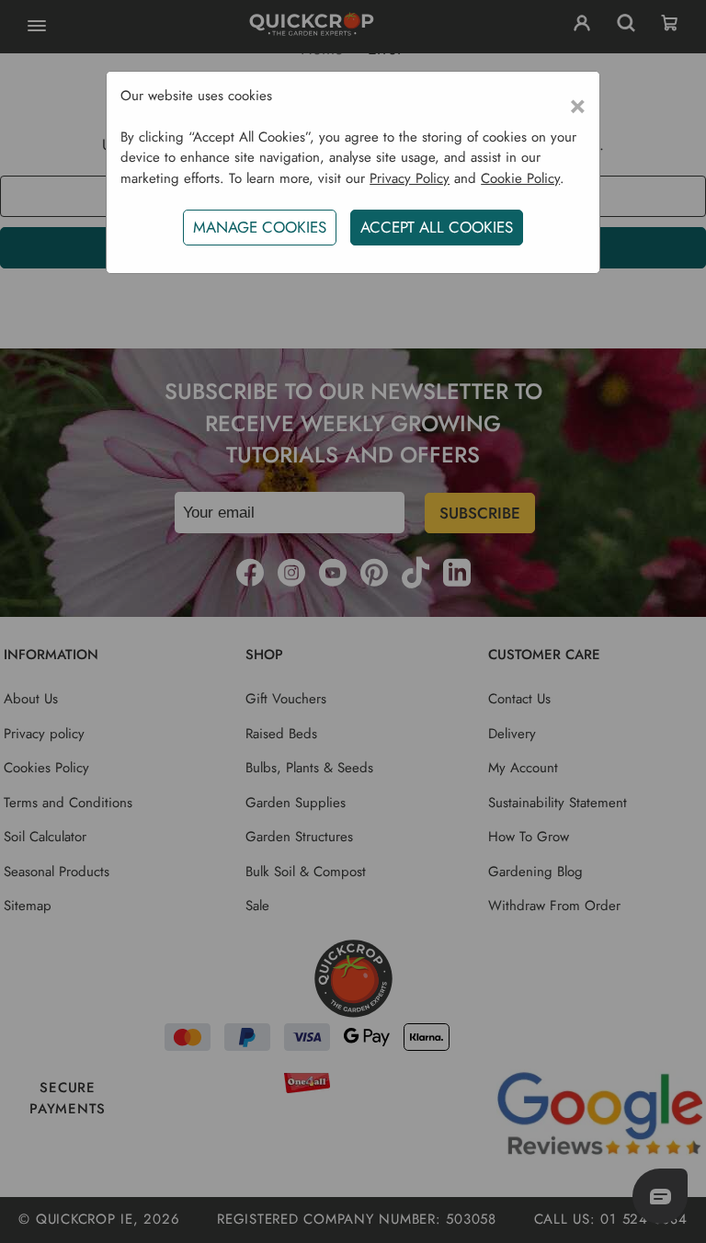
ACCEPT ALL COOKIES (436, 227)
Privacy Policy (410, 178)
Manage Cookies (259, 227)
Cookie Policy (520, 178)
